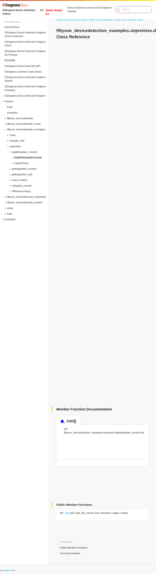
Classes (9, 101)
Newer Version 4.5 (54, 12)
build (9, 107)
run (67, 513)
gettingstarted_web (22, 174)
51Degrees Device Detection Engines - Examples (26, 88)
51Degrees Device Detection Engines (25, 95)
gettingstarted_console (24, 169)
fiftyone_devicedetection (20, 118)
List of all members (70, 553)
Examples (10, 219)
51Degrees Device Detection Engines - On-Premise (26, 53)
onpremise (15, 146)
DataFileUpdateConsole (28, 157)
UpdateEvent (21, 163)
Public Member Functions (73, 547)
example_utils (17, 140)
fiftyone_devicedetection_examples (26, 129)
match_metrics (20, 180)
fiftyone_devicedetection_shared (24, 202)
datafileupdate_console (24, 152)
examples (12, 112)
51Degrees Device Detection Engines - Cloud (26, 44)
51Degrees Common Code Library (23, 71)
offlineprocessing (21, 191)
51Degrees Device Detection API (22, 66)
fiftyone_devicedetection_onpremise (26, 197)
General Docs (12, 27)
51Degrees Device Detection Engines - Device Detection (26, 34)
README (10, 60)
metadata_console (22, 185)
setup (10, 208)
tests (9, 213)
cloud (12, 135)
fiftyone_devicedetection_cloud (24, 124)
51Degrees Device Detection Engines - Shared (26, 79)
